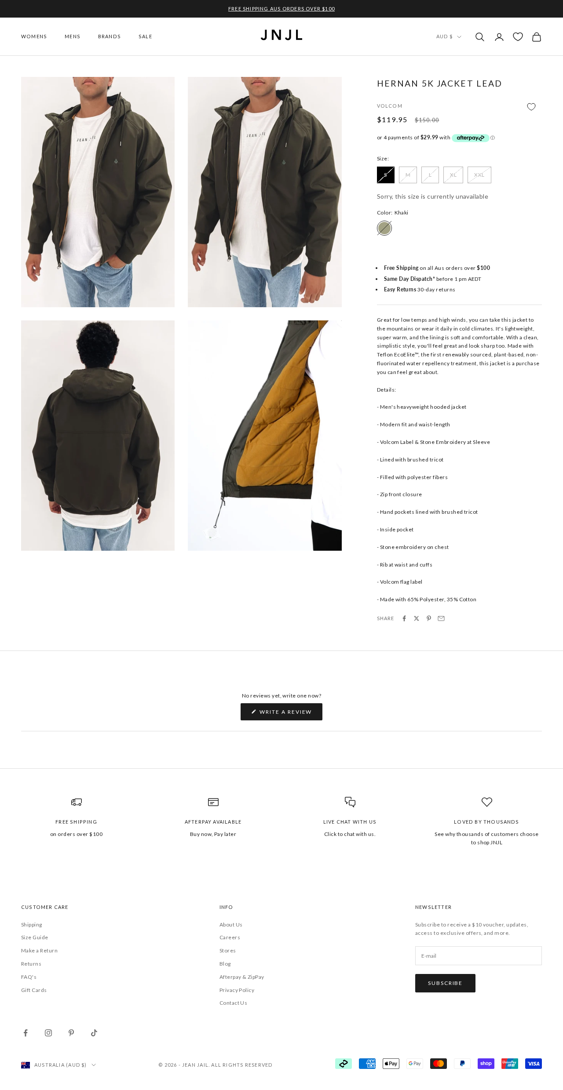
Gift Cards (34, 990)
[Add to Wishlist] (459, 106)
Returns (31, 963)
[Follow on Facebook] (25, 1032)
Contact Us (233, 1002)
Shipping (31, 924)
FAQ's (29, 977)
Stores (227, 950)
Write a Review (290, 714)
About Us (231, 924)
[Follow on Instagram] (48, 1032)
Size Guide (34, 937)
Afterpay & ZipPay (241, 977)
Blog (225, 963)
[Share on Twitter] (416, 618)
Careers (229, 937)
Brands (109, 36)
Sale (145, 36)
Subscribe (445, 983)
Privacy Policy (237, 990)
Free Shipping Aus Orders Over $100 (281, 8)
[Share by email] (441, 618)
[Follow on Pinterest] (71, 1032)
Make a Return (39, 950)
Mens (72, 36)
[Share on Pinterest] (428, 618)
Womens (34, 36)
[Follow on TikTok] (94, 1032)
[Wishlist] (518, 36)
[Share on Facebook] (404, 618)
